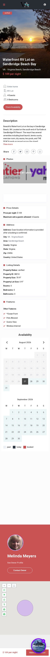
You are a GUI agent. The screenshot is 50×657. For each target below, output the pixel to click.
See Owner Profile (15, 563)
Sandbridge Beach (32, 69)
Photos (9, 159)
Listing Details (13, 265)
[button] (25, 608)
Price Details (12, 208)
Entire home (12, 86)
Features (10, 302)
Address (10, 225)
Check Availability (13, 107)
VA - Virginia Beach (12, 69)
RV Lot (10, 91)
